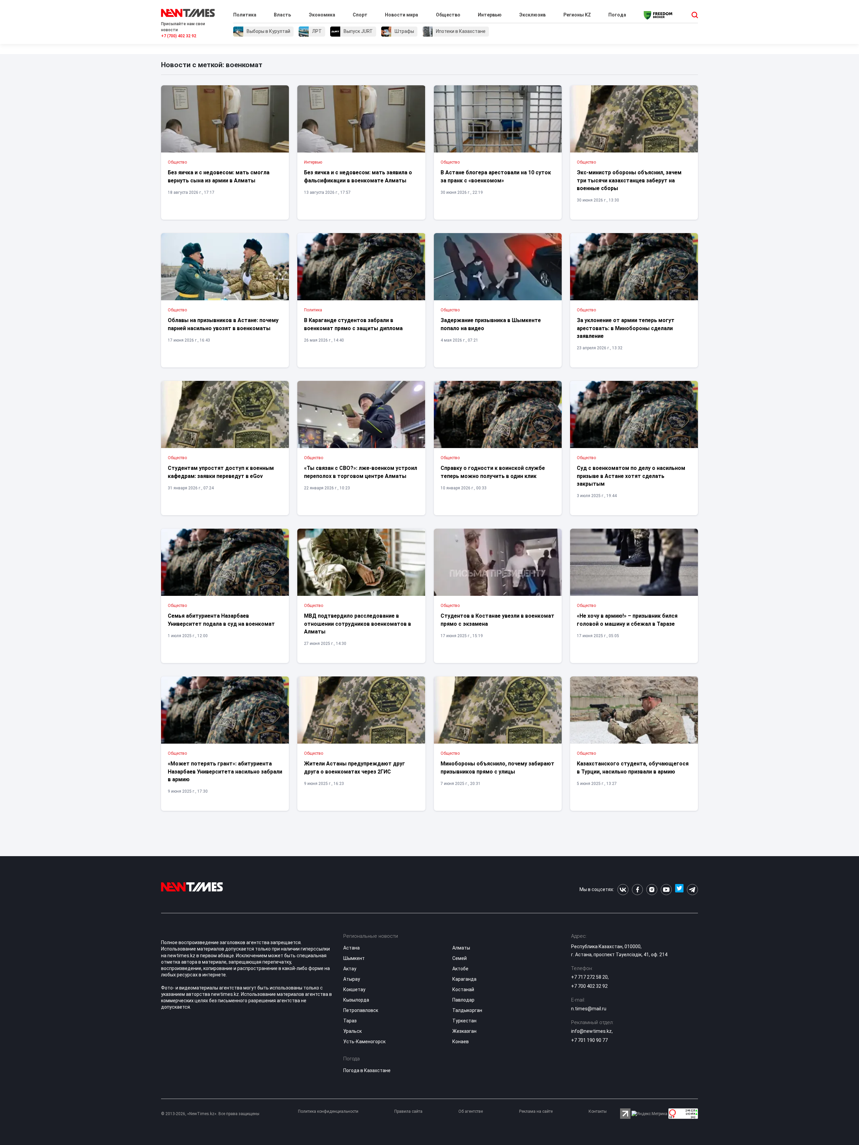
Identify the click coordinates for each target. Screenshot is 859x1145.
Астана (351, 948)
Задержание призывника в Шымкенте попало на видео (491, 324)
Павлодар (463, 1000)
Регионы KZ (577, 14)
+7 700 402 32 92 (589, 986)
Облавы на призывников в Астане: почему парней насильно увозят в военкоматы (223, 324)
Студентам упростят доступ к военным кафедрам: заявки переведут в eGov (221, 472)
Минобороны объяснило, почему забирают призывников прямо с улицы (497, 767)
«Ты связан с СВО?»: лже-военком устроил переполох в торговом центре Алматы (360, 472)
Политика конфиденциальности (328, 1111)
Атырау (351, 979)
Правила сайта (408, 1111)
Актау (349, 968)
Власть (282, 14)
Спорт (360, 14)
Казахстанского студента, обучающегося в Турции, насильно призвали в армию (633, 767)
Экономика (322, 14)
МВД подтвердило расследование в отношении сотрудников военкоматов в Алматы (357, 624)
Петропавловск (360, 1010)
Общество (448, 14)
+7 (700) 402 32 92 (178, 36)
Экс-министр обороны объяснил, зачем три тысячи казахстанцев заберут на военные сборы (629, 180)
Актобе (460, 968)
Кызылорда (356, 1000)
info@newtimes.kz (591, 1031)
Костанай (463, 989)
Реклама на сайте (536, 1111)
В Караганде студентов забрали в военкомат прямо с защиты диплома (353, 324)
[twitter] (679, 889)
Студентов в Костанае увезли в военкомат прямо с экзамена (497, 620)
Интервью (490, 14)
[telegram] (692, 889)
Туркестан (464, 1020)
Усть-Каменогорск (364, 1041)
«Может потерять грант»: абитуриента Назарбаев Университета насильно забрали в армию (225, 771)
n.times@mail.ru (588, 1008)
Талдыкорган (467, 1010)
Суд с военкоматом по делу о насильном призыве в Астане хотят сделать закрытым (631, 476)
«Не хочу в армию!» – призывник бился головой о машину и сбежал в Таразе (627, 620)
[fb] (637, 889)
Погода (617, 14)
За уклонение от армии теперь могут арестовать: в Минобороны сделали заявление (625, 328)
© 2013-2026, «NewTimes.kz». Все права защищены (210, 1113)
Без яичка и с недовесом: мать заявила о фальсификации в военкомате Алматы (358, 176)
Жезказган (464, 1031)
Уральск (352, 1031)
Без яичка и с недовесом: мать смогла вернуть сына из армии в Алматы (218, 176)
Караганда (464, 979)
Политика (244, 14)
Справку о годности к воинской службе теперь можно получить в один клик (493, 472)
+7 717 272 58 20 (589, 977)
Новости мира (401, 14)
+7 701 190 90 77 (589, 1040)
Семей (459, 958)
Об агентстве (470, 1111)
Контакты (598, 1111)
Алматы (461, 948)
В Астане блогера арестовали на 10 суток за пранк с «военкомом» (496, 176)
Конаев (460, 1041)
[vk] (622, 889)
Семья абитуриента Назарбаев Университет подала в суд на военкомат (221, 620)
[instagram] (651, 889)
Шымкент (354, 958)
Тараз (350, 1020)
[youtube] (666, 889)
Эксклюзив (532, 14)
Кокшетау (354, 989)
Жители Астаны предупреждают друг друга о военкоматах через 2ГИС (354, 767)
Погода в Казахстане (367, 1070)
